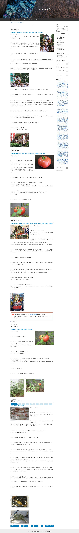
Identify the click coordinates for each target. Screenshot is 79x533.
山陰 (59, 133)
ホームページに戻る (16, 19)
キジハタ (59, 99)
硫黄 (59, 148)
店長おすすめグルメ (14, 153)
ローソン (62, 118)
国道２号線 (60, 126)
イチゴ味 (62, 92)
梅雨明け (37, 153)
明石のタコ (66, 137)
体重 (66, 121)
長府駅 (67, 156)
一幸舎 (62, 119)
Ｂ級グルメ (65, 163)
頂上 (60, 161)
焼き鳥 (65, 146)
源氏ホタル (59, 145)
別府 (61, 122)
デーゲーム (64, 104)
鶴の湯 (61, 163)
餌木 (65, 162)
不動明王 (46, 223)
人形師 (27, 223)
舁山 (24, 223)
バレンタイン (59, 109)
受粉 (31, 329)
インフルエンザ (63, 93)
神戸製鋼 (64, 148)
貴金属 (66, 154)
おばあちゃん (61, 82)
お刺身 (65, 82)
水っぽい (30, 153)
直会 (30, 32)
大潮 (66, 127)
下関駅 (58, 120)
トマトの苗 (61, 105)
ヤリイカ (60, 117)
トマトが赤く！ (16, 326)
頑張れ (62, 161)
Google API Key (33, 314)
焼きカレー (62, 146)
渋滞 (64, 144)
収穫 (23, 153)
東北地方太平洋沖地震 (64, 138)
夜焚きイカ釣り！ (16, 401)
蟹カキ (59, 153)
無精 (59, 146)
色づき (22, 329)
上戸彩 (64, 119)
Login (61, 170)
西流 (23, 32)
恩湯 (59, 135)
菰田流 (43, 223)
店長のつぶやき (13, 32)
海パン (59, 144)
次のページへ (49, 525)
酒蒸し (66, 155)
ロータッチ (66, 118)
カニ (11, 405)
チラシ (61, 104)
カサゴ (65, 95)
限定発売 (64, 160)
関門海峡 (64, 159)
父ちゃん (59, 147)
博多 (65, 122)
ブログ (62, 111)
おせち (58, 82)
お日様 (41, 153)
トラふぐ (65, 105)
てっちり (64, 86)
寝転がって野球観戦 (64, 130)
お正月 (65, 83)
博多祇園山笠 (15, 29)
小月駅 (63, 131)
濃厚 (33, 153)
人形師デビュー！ (16, 220)
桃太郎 (58, 139)
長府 (61, 156)
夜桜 (58, 127)
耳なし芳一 (62, 151)
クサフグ (62, 99)
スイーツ (62, 102)
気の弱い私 (61, 142)
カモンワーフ (65, 96)
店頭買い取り (65, 134)
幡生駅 (64, 133)
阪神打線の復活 (60, 160)
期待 (44, 153)
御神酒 (33, 32)
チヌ (59, 104)
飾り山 (39, 223)
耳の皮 (65, 151)
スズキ (65, 102)
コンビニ (66, 100)
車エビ (60, 155)
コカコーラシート (62, 100)
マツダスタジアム (61, 116)
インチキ (59, 93)
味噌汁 (19, 405)
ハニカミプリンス (65, 108)
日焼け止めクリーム (61, 137)
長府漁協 (64, 156)
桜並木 (61, 139)
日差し (65, 136)
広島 (58, 134)
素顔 (65, 150)
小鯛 (65, 131)
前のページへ (15, 525)
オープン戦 (62, 95)
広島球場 (60, 134)
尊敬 (60, 131)
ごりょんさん (40, 32)
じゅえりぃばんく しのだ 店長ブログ (39, 9)
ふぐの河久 (63, 87)
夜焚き (60, 127)
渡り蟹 (66, 144)
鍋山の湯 (59, 156)
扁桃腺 (61, 135)
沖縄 (58, 143)
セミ (60, 103)
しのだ (59, 85)
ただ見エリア (61, 86)
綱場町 (27, 32)
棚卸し (67, 139)
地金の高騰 (64, 126)
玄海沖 (62, 147)
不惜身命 (51, 223)
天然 (61, 128)
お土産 (23, 405)
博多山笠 (31, 223)
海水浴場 (61, 144)
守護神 (65, 128)
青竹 (58, 161)
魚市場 (67, 162)
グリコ (65, 99)
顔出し (65, 161)
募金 (63, 122)
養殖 (63, 162)
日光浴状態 (62, 136)
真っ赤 (26, 153)
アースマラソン (65, 91)
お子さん (59, 83)
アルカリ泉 (61, 91)
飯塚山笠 (35, 223)
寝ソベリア (58, 130)
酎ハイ (63, 155)
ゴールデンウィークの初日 (61, 101)
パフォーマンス (62, 110)
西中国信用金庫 (62, 153)
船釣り (58, 152)
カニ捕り (60, 96)
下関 (67, 119)
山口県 (67, 131)
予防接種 (61, 121)
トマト (20, 153)
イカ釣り (58, 92)
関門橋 (60, 159)
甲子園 (64, 147)
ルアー (60, 118)
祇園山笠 (20, 223)
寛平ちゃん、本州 (65, 129)
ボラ (64, 113)
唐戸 (62, 125)
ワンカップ (58, 119)
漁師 (62, 145)
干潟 (66, 133)
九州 (59, 121)
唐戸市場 (64, 125)
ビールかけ (58, 111)
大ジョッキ (64, 127)
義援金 (59, 151)
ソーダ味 (62, 103)
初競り (60, 122)
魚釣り (58, 163)
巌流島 (62, 133)
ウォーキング (61, 94)
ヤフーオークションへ (28, 19)
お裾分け (15, 405)
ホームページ (61, 113)
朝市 (57, 138)
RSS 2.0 (58, 170)
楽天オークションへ (40, 19)
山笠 (36, 32)
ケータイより (61, 75)
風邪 (67, 161)
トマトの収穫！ (16, 151)
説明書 (63, 154)
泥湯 (60, 143)
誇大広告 (60, 154)
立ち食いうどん (62, 150)
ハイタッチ (59, 108)
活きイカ (62, 143)
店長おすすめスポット (14, 223)
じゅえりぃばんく (63, 85)
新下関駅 (64, 135)
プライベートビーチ (63, 112)
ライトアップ (64, 117)
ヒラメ (66, 110)
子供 (63, 128)
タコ (65, 103)
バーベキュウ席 (64, 109)
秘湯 (58, 150)
